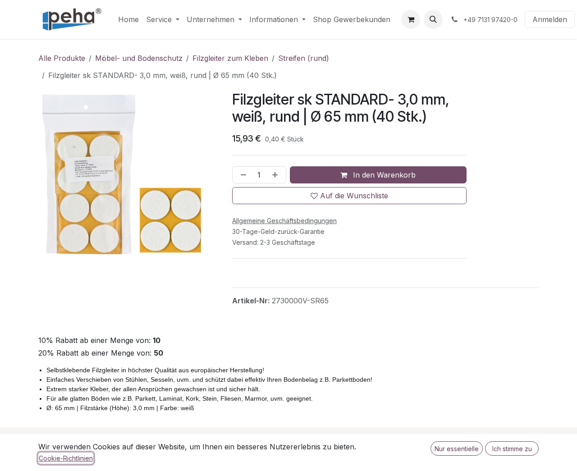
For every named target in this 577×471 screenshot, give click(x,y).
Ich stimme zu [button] (512, 449)
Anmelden (549, 19)
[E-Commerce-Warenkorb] (410, 19)
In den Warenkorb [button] (383, 174)
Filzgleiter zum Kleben (230, 58)
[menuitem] (128, 19)
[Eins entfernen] (242, 175)
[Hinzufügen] (277, 175)
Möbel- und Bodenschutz (139, 58)
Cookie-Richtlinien (66, 458)
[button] (433, 19)
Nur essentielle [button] (457, 449)
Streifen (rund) (303, 58)
